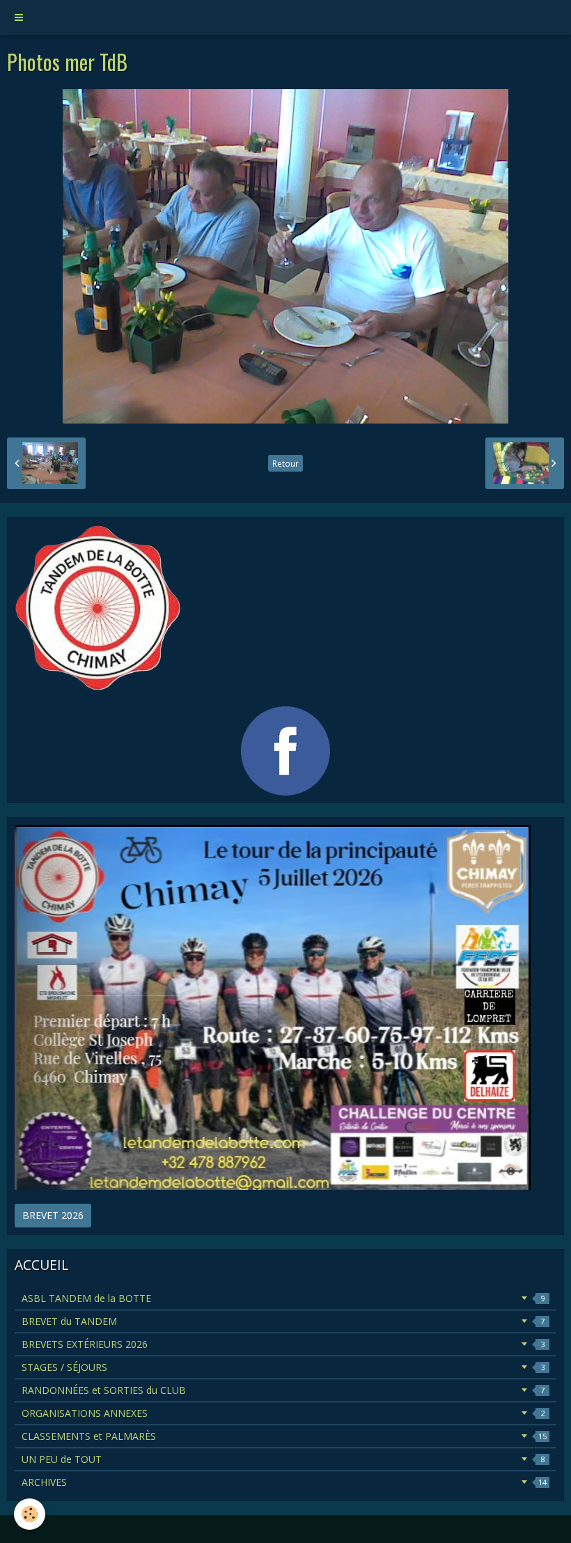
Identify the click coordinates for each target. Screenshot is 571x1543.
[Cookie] (29, 1514)
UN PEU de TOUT (283, 1459)
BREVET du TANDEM (283, 1321)
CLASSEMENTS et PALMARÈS (284, 1436)
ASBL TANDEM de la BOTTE (283, 1298)
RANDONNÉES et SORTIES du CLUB (283, 1390)
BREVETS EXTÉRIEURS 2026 (283, 1344)
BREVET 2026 (53, 1215)
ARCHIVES (284, 1482)
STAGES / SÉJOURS (283, 1367)
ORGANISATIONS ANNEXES (283, 1413)
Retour (285, 463)
